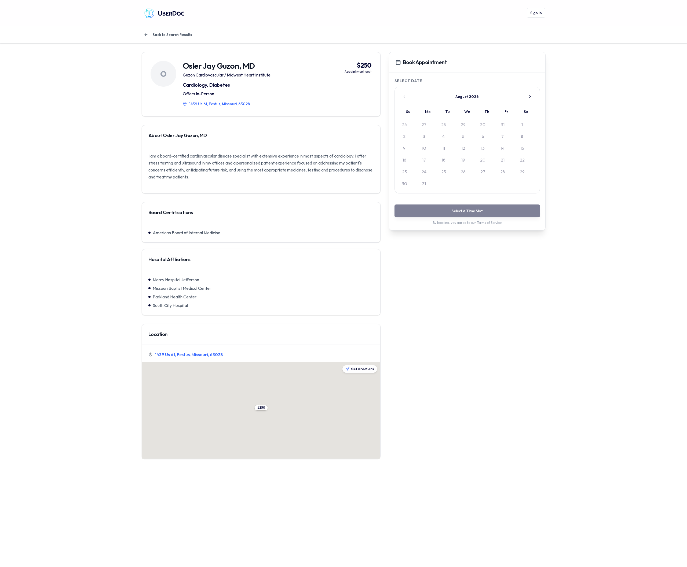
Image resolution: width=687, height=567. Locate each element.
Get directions (362, 369)
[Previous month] (404, 96)
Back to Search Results (172, 34)
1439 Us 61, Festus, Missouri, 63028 (189, 354)
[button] (261, 407)
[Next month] (530, 96)
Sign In (536, 12)
